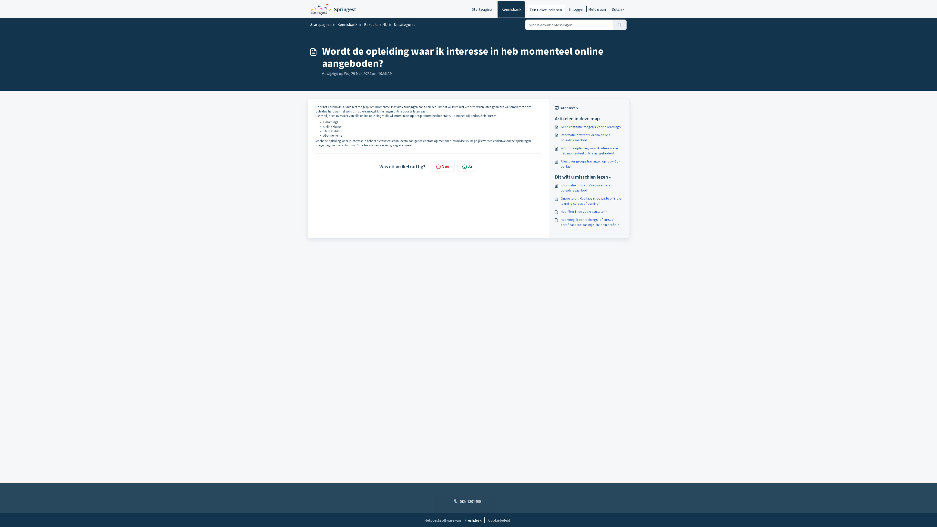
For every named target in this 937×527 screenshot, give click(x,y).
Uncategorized (406, 24)
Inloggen (576, 9)
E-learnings (330, 122)
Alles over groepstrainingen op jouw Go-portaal (590, 164)
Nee (445, 166)
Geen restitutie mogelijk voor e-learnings (591, 127)
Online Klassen (332, 127)
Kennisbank (511, 9)
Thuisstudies (331, 131)
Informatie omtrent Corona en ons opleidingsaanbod (585, 137)
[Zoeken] (620, 25)
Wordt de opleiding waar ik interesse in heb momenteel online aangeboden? (589, 150)
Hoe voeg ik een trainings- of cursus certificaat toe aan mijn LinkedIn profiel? (590, 222)
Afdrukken (569, 107)
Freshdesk (473, 520)
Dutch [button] (617, 9)
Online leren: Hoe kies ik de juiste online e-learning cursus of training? (591, 201)
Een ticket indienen (546, 9)
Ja (470, 166)
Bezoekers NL (375, 24)
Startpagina (482, 9)
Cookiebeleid (499, 520)
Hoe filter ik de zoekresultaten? (584, 211)
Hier (318, 116)
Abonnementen (333, 135)
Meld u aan (597, 9)
